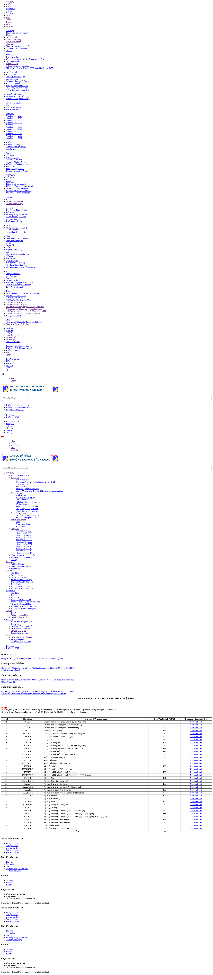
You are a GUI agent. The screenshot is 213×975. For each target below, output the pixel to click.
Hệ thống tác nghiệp (14, 871)
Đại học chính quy (13, 144)
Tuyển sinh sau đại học (15, 350)
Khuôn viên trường (13, 42)
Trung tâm (10, 22)
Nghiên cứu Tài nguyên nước (17, 302)
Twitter (8, 885)
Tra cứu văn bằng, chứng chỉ (17, 171)
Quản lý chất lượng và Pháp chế (18, 285)
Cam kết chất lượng (13, 39)
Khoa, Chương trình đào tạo (17, 86)
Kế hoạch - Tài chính (14, 280)
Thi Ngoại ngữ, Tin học (15, 169)
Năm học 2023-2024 (14, 123)
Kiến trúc (9, 256)
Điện (8, 247)
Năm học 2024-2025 (14, 120)
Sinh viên (9, 13)
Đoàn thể (9, 26)
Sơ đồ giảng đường (13, 107)
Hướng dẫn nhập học (17, 658)
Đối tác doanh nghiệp (14, 201)
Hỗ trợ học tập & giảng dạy (16, 227)
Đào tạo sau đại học (13, 848)
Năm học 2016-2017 (14, 138)
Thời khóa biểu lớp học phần (17, 164)
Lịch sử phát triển (13, 61)
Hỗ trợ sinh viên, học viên (16, 217)
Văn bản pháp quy (13, 852)
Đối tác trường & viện (14, 204)
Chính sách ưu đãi (8, 682)
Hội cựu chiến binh (13, 337)
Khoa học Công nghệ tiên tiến (17, 254)
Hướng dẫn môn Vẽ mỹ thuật (49, 680)
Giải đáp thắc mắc (8, 694)
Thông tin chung (7, 680)
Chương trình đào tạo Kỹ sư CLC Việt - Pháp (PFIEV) (53, 668)
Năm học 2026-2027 (14, 116)
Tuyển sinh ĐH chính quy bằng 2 (19, 348)
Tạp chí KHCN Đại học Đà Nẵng (19, 191)
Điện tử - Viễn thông (14, 249)
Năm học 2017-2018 (14, 136)
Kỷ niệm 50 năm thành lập (16, 48)
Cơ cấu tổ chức (12, 37)
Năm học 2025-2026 (14, 118)
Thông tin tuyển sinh (14, 843)
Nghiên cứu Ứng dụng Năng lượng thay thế (23, 313)
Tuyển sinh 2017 (12, 417)
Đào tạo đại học (12, 846)
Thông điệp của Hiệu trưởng (17, 33)
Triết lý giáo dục (12, 57)
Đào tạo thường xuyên (14, 850)
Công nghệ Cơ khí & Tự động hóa (19, 324)
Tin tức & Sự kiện (13, 359)
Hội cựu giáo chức (13, 339)
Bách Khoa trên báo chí (65, 691)
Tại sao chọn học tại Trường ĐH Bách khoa (18, 691)
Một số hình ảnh (12, 109)
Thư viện (9, 862)
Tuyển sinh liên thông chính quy (27, 694)
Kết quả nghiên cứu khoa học (17, 66)
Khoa (8, 18)
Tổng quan (10, 35)
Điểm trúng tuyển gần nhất (45, 691)
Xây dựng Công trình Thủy (16, 265)
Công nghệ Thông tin (14, 241)
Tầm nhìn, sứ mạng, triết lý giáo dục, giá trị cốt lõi (25, 59)
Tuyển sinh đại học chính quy (17, 346)
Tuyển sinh (10, 4)
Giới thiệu (10, 2)
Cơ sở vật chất (11, 276)
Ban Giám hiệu (12, 79)
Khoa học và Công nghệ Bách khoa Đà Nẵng (24, 322)
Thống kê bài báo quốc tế (16, 184)
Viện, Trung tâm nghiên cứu (17, 88)
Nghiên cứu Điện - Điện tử (16, 304)
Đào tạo (9, 6)
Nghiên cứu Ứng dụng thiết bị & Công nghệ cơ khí (26, 311)
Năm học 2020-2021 (14, 129)
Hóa (7, 252)
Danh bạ (9, 368)
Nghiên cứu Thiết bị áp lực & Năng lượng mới (24, 309)
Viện (8, 24)
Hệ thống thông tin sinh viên (17, 214)
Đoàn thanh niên (12, 335)
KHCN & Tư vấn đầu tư (15, 298)
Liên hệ (9, 51)
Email (8, 866)
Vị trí (8, 105)
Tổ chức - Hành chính (14, 287)
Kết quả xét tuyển (33, 658)
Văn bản (9, 363)
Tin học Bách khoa (13, 315)
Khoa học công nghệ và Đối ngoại (19, 282)
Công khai (10, 44)
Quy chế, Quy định (13, 219)
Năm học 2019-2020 (14, 131)
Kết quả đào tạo (12, 64)
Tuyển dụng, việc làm (14, 221)
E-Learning (10, 864)
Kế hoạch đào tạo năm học (16, 162)
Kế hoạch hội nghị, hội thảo (17, 188)
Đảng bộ (9, 331)
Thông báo (10, 182)
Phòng (8, 20)
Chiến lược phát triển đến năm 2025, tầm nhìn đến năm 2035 (29, 68)
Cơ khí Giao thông (13, 245)
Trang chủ (10, 415)
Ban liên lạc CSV (13, 342)
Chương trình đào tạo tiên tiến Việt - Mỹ (16, 668)
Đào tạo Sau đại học (14, 160)
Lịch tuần (9, 366)
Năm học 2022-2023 (14, 125)
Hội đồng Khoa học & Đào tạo (18, 81)
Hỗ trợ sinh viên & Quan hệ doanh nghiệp (22, 293)
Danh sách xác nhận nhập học (51, 658)
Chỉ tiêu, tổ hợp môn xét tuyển (26, 680)
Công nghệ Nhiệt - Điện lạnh (17, 238)
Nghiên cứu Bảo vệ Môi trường (18, 300)
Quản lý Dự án (12, 261)
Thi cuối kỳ (10, 166)
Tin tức (8, 179)
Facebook (10, 880)
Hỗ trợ (8, 15)
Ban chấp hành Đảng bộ (15, 77)
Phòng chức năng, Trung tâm (17, 90)
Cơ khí (8, 243)
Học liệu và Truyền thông (16, 296)
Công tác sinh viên (13, 274)
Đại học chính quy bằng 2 (16, 147)
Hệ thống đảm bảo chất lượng (17, 96)
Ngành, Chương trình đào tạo (12, 670)
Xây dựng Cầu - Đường (15, 263)
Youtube (9, 882)
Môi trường (10, 258)
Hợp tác (9, 11)
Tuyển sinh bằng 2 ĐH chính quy (53, 694)
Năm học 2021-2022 (14, 127)
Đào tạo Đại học (12, 158)
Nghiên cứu (10, 9)
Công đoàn (10, 333)
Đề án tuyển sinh (67, 680)
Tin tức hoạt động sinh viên (16, 210)
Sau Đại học (11, 149)
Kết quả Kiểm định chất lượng (18, 99)
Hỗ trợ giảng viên (13, 230)
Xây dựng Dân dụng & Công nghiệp (20, 267)
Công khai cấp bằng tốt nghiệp (18, 46)
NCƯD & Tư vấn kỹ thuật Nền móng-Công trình (25, 307)
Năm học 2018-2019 (14, 134)
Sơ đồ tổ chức (11, 74)
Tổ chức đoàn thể (13, 83)
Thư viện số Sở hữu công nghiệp (19, 193)
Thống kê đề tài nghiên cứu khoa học (20, 186)
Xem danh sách (196, 722)
